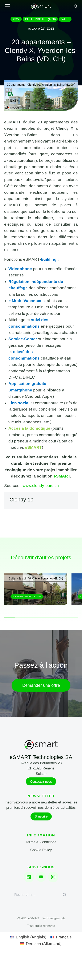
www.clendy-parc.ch (40, 485)
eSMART (62, 476)
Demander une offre (41, 685)
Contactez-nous (41, 781)
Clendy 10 (21, 499)
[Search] (64, 895)
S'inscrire (41, 816)
